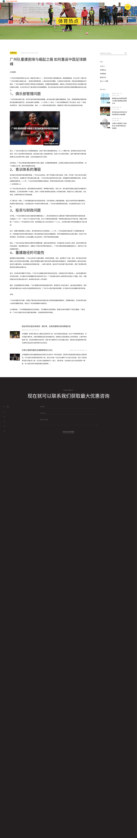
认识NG (102, 66)
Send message (68, 431)
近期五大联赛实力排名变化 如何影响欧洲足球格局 (119, 125)
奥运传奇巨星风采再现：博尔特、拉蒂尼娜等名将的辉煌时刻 (46, 326)
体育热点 (13, 53)
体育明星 (103, 74)
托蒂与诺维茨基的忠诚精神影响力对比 (37, 350)
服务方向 (103, 77)
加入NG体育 (104, 81)
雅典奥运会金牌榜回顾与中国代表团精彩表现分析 (119, 101)
